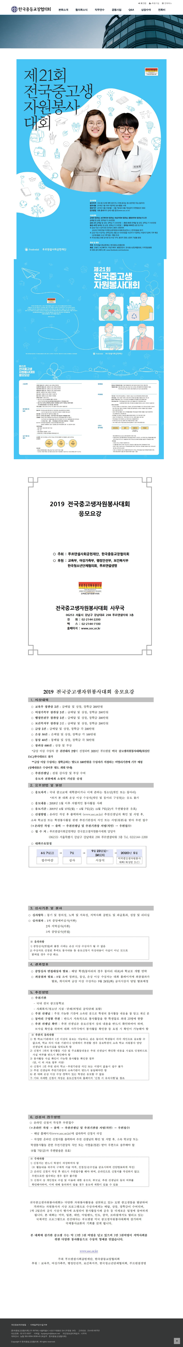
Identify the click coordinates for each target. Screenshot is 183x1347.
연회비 (161, 9)
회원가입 (155, 3)
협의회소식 (81, 9)
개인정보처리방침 (18, 1325)
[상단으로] (177, 1341)
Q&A (131, 9)
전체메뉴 (168, 3)
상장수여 (146, 9)
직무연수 (99, 9)
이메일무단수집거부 (38, 1325)
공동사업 (116, 9)
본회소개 (63, 9)
